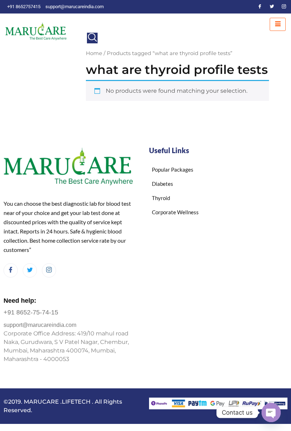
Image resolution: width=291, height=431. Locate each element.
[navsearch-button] (92, 38)
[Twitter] (272, 6)
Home (94, 53)
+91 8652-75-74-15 (31, 312)
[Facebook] (259, 6)
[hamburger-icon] (278, 24)
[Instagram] (284, 6)
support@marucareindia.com (40, 325)
